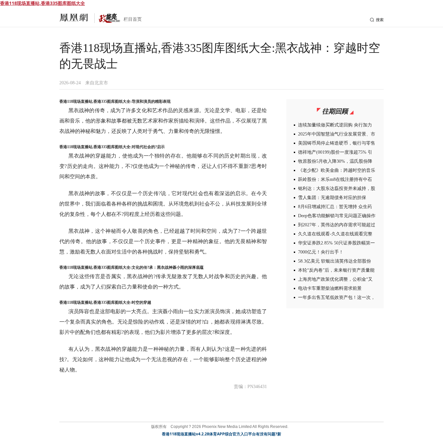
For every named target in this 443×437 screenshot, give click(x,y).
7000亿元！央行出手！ (320, 252)
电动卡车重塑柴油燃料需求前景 (330, 288)
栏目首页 (133, 19)
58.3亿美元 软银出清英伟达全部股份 (334, 261)
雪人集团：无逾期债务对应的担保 (332, 197)
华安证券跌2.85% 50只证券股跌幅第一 (336, 243)
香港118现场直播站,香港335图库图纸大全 (42, 3)
